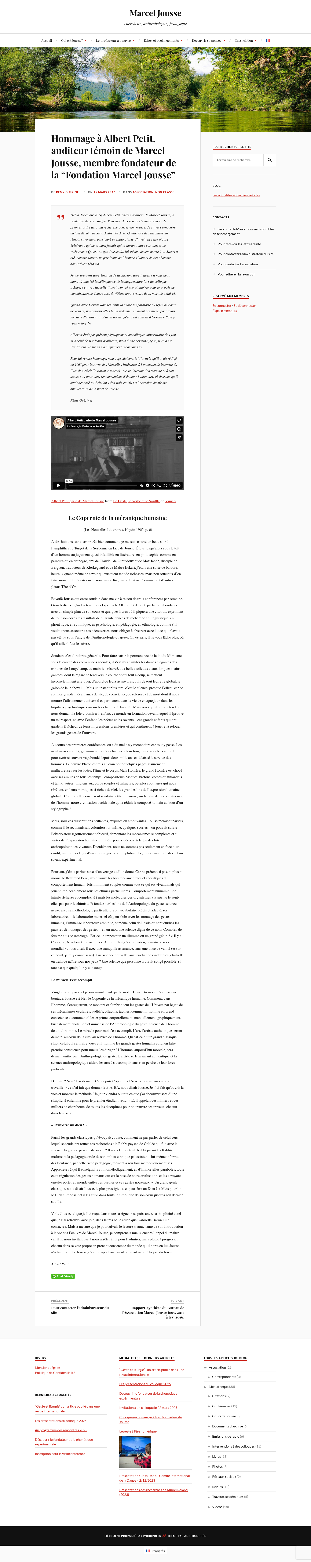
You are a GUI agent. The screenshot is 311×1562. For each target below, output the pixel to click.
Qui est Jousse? (72, 40)
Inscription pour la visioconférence (60, 1454)
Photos (217, 1466)
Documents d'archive (227, 1426)
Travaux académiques (228, 1497)
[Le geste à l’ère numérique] (135, 1452)
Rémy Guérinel (68, 192)
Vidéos (217, 1507)
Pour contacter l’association (238, 264)
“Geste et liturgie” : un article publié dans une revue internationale (67, 1408)
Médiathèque (218, 1386)
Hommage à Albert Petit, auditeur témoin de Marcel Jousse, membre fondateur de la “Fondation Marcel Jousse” (113, 156)
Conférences (221, 1406)
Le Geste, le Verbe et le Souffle (136, 500)
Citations (219, 1396)
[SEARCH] (269, 160)
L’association (244, 40)
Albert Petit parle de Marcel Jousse (77, 500)
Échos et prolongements (161, 40)
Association (143, 192)
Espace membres (225, 310)
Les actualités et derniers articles (236, 195)
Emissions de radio (225, 1436)
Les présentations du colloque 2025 (61, 1421)
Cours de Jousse (224, 1416)
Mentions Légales (48, 1367)
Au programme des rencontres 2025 (61, 1430)
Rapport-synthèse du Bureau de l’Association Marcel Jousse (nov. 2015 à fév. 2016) (153, 1312)
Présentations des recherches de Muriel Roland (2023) (153, 1492)
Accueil (46, 40)
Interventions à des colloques (233, 1446)
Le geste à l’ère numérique (138, 1431)
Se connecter (222, 305)
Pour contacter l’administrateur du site (246, 254)
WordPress (152, 1535)
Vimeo (170, 500)
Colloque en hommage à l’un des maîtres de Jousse (150, 1419)
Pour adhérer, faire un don (236, 274)
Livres (216, 1456)
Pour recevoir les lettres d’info (239, 244)
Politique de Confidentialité (55, 1373)
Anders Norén (195, 1535)
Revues (217, 1487)
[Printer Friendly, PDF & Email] (63, 1275)
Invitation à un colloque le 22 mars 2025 (148, 1407)
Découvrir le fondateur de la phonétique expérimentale (64, 1441)
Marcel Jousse (155, 12)
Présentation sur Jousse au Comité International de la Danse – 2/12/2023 (154, 1478)
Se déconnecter (245, 305)
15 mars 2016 (105, 192)
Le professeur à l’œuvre (113, 40)
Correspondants (224, 1377)
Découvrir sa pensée (207, 40)
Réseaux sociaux (224, 1476)
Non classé (164, 192)
